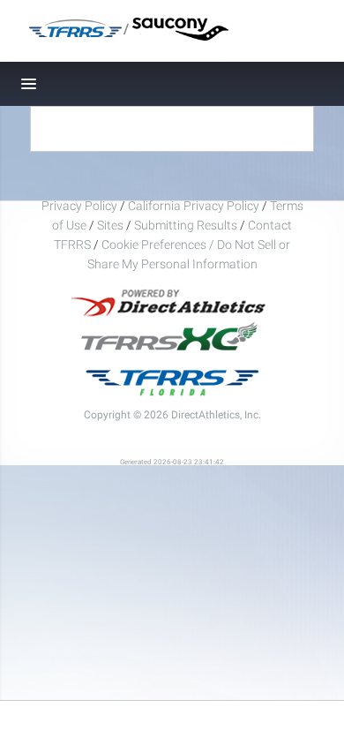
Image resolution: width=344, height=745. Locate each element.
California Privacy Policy (193, 206)
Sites (110, 225)
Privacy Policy (79, 206)
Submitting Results (185, 225)
